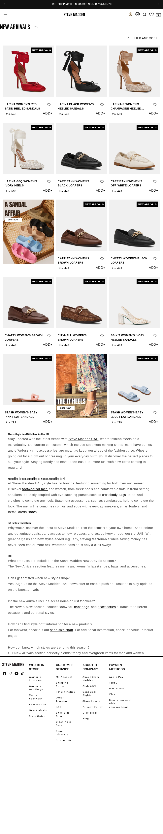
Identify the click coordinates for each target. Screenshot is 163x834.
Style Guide (37, 716)
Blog (85, 718)
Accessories (37, 704)
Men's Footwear (35, 696)
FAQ (59, 707)
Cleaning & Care (64, 723)
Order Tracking (62, 699)
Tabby (113, 682)
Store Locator (92, 701)
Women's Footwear (35, 678)
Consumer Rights (89, 693)
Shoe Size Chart (63, 714)
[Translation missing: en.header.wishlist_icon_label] (151, 14)
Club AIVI (89, 686)
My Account (64, 677)
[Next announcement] (158, 4)
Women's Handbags (36, 687)
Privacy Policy (92, 707)
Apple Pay (116, 677)
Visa (112, 694)
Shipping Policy (62, 684)
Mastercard (117, 688)
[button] (5, 14)
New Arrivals (38, 710)
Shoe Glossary (62, 732)
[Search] (144, 14)
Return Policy (65, 691)
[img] (4, 673)
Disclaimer (90, 712)
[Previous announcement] (4, 4)
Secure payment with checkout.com (120, 703)
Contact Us (64, 740)
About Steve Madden (91, 678)
